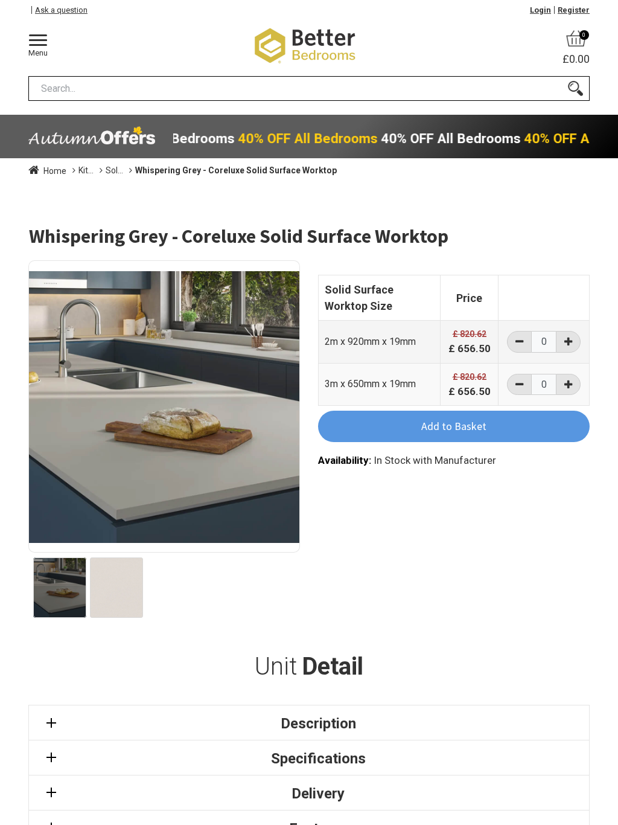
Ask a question (61, 10)
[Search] (575, 88)
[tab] (309, 722)
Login (540, 10)
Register (574, 10)
